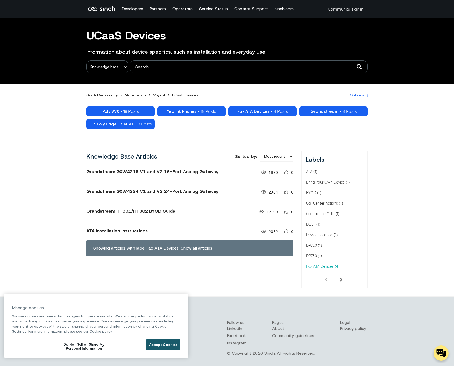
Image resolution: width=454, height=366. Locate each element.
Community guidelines (293, 335)
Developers (132, 9)
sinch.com (284, 9)
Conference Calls (320, 213)
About (278, 328)
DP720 (311, 245)
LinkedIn (234, 328)
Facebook (236, 335)
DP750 (311, 255)
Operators (182, 9)
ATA (309, 171)
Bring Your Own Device (325, 182)
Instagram (236, 343)
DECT (310, 224)
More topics (136, 95)
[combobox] (249, 66)
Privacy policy (353, 328)
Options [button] (357, 95)
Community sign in (345, 9)
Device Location (319, 234)
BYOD (311, 192)
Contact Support (251, 9)
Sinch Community (101, 9)
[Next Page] (341, 279)
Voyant (159, 95)
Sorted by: (246, 156)
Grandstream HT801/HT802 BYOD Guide (130, 211)
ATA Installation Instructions (117, 231)
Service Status (213, 9)
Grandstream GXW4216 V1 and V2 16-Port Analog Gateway (152, 172)
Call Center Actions (322, 203)
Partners (158, 9)
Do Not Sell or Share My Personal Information (84, 346)
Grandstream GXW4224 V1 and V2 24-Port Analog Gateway (152, 191)
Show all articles (196, 248)
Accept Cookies (163, 345)
